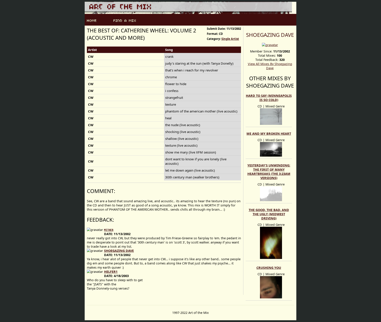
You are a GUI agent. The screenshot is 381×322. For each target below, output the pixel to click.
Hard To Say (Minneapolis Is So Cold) (269, 98)
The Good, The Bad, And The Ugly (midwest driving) (269, 214)
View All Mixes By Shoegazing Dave (270, 66)
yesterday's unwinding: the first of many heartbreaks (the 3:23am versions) (268, 171)
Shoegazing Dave (270, 34)
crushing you (268, 268)
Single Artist (230, 39)
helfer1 (111, 272)
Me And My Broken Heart (269, 133)
